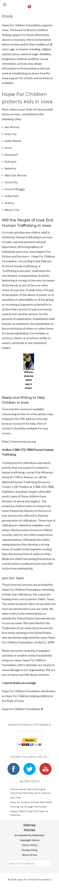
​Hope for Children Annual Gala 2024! (31, 802)
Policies (29, 830)
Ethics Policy (29, 845)
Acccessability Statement (29, 835)
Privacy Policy (30, 849)
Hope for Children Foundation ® (22, 709)
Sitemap (29, 825)
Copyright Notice (29, 840)
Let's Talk (15, 797)
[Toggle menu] (4, 4)
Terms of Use (29, 854)
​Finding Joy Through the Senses (28, 806)
